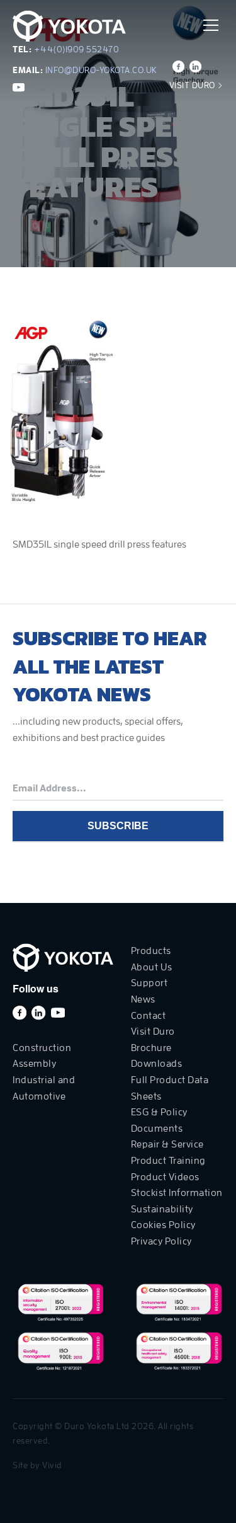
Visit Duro (193, 85)
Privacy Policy (161, 1241)
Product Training (168, 1161)
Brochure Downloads (157, 1056)
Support (149, 983)
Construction (42, 1048)
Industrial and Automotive (44, 1088)
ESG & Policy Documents (159, 1120)
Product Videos (165, 1177)
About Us (151, 967)
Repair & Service (167, 1144)
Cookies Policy (163, 1225)
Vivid (52, 1465)
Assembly (34, 1064)
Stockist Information (177, 1193)
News (143, 999)
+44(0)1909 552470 (77, 49)
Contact (148, 1016)
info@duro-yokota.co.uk (101, 70)
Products (151, 951)
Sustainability (162, 1209)
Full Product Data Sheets (170, 1088)
